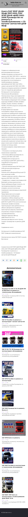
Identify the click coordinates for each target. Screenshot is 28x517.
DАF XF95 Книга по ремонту (11, 437)
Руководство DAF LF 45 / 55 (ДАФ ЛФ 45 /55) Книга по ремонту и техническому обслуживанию (14, 290)
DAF (4, 54)
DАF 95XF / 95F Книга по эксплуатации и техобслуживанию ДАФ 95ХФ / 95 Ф (13, 496)
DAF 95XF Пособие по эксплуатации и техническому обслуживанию (13, 466)
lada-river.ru (16, 2)
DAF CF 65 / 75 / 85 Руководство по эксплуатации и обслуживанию (13, 350)
